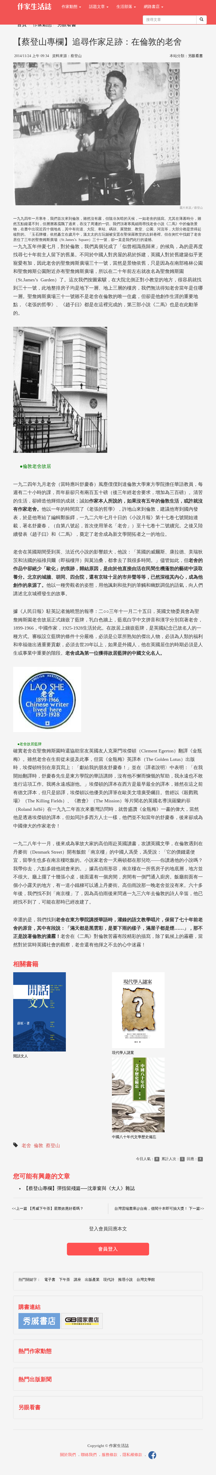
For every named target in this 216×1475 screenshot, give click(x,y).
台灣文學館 (145, 1280)
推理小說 (125, 1280)
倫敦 (38, 1145)
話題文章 (97, 6)
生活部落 (124, 6)
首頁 (22, 24)
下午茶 (64, 1280)
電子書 (49, 1280)
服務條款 (109, 1455)
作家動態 (70, 6)
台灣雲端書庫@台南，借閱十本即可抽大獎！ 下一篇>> (159, 1209)
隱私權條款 (132, 1455)
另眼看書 (66, 24)
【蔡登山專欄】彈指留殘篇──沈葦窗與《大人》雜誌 (79, 1188)
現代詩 (108, 1280)
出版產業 (92, 1280)
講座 (77, 1280)
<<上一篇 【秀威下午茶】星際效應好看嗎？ (48, 1209)
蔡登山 (53, 1145)
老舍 (26, 1145)
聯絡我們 (89, 1455)
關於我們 (68, 1455)
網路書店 (152, 6)
